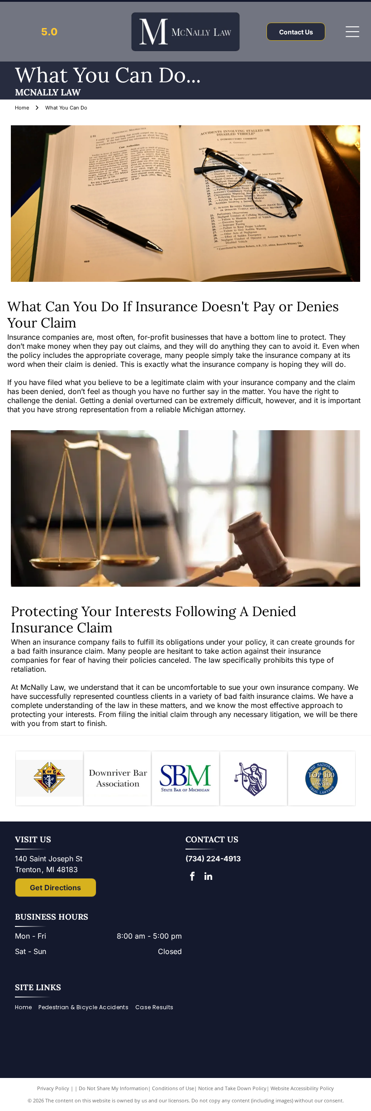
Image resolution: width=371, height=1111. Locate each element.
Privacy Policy (53, 1088)
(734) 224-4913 (213, 858)
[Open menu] (352, 31)
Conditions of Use (173, 1088)
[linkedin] (208, 877)
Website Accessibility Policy (302, 1088)
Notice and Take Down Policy (232, 1088)
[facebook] (192, 877)
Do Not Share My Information (113, 1088)
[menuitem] (26, 1007)
